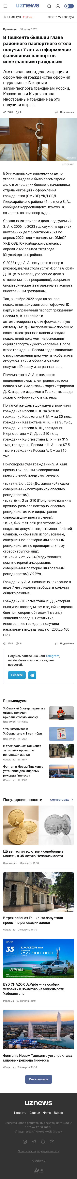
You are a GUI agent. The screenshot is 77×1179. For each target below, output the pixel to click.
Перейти (17, 674)
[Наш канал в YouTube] (52, 1141)
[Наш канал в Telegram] (34, 1141)
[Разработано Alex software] (38, 1171)
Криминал (10, 29)
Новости (20, 1113)
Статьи (35, 1113)
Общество (9, 929)
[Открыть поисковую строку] (49, 6)
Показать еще (38, 1079)
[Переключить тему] (69, 6)
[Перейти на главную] (27, 5)
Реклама (8, 1000)
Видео (58, 1113)
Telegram (52, 656)
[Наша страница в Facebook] (43, 1141)
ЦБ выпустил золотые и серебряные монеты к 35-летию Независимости (33, 853)
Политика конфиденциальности (38, 1151)
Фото (47, 1113)
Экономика (10, 863)
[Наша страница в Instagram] (25, 1141)
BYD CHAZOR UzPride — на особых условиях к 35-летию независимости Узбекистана (33, 989)
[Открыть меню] (5, 6)
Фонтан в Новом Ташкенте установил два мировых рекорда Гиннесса (37, 1057)
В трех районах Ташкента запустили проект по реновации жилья (33, 920)
